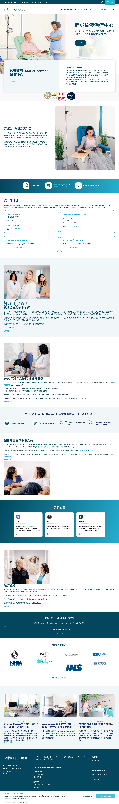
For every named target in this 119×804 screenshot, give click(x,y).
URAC (65, 185)
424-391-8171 (72, 227)
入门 (110, 9)
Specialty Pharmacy (98, 774)
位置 (90, 9)
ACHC (60, 185)
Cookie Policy (8, 802)
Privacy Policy (14, 802)
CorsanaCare (96, 780)
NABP (55, 185)
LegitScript (57, 186)
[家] (15, 9)
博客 (96, 9)
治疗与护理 (81, 9)
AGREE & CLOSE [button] (106, 796)
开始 (108, 2)
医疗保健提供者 (69, 9)
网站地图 (36, 787)
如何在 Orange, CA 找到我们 (42, 785)
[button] (59, 331)
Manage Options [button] (87, 796)
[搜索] (102, 2)
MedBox (94, 777)
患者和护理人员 (38, 772)
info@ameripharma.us (39, 2)
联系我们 (103, 9)
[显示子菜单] (61, 9)
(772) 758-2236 (16, 247)
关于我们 (13, 82)
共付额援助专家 (21, 595)
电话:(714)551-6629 (12, 765)
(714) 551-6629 (25, 2)
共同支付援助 (38, 589)
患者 (58, 9)
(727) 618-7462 (73, 247)
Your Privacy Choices (22, 802)
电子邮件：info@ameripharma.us (10, 773)
